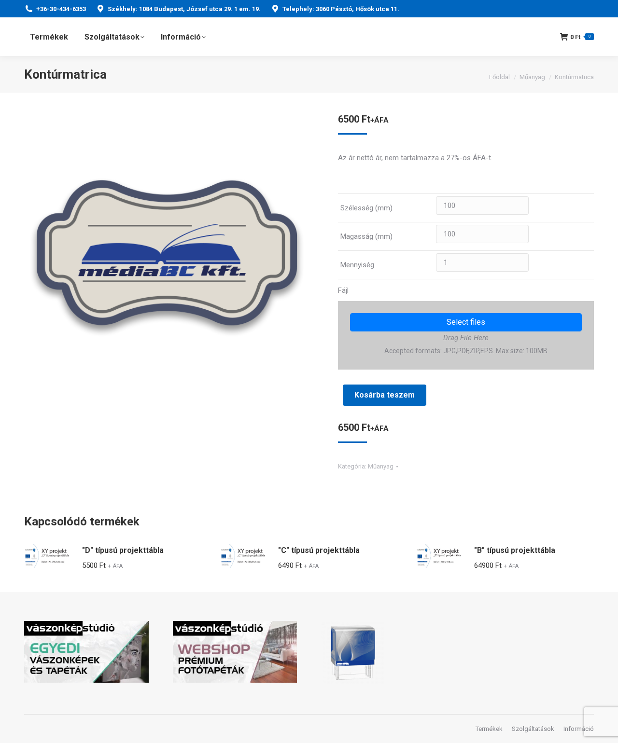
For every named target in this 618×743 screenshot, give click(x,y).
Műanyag (380, 466)
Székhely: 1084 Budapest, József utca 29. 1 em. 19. (184, 9)
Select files (466, 322)
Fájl (343, 290)
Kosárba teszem (384, 394)
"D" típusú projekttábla (123, 550)
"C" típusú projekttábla (319, 550)
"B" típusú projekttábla (514, 550)
